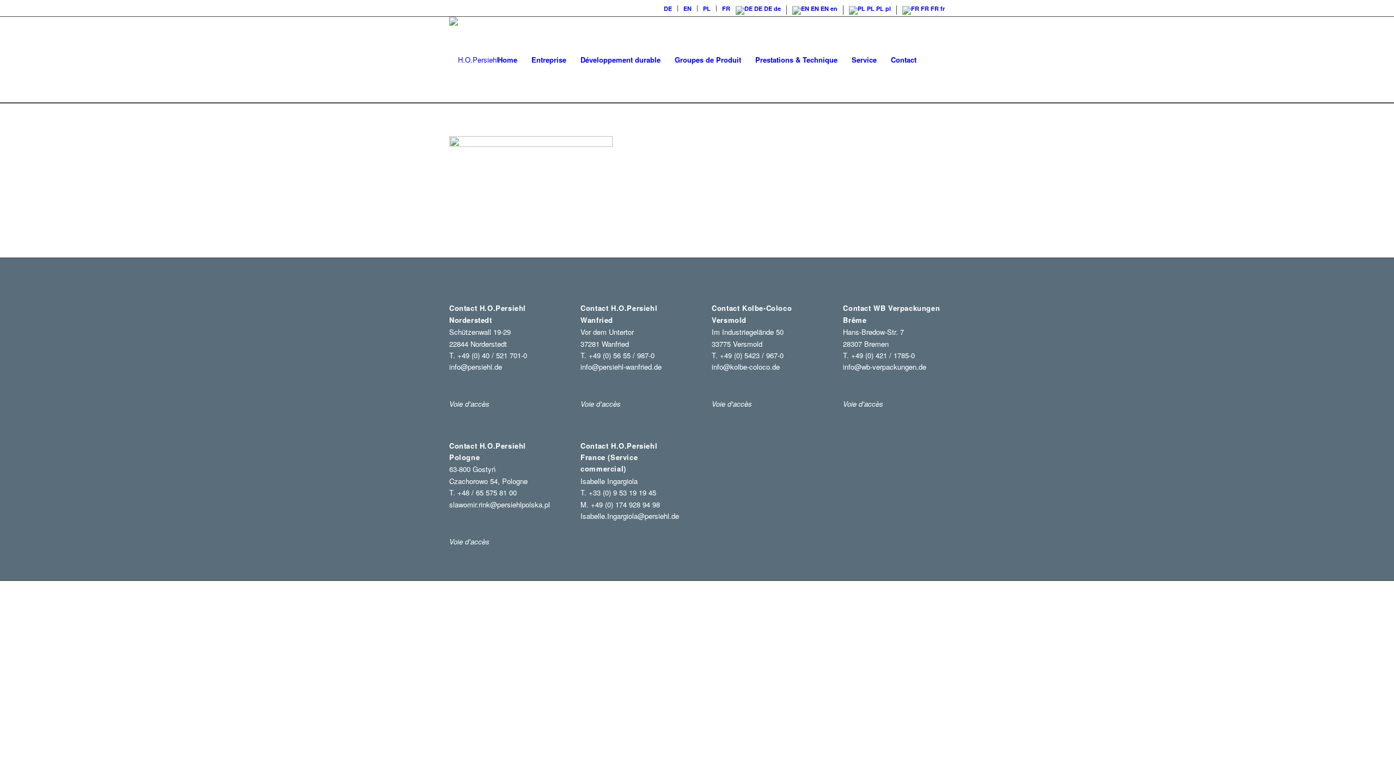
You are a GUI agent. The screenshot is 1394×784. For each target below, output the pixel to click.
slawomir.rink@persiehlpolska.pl (499, 504)
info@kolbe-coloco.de (746, 367)
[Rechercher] (934, 60)
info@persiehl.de (475, 367)
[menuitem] (668, 8)
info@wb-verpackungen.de (884, 367)
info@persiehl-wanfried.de (621, 367)
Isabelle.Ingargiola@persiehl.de (629, 516)
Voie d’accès (469, 541)
